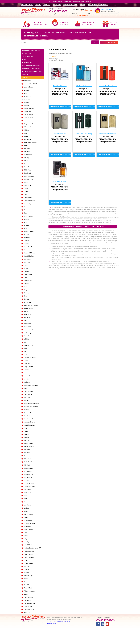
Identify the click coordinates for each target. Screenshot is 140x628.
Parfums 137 (27, 480)
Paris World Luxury (29, 486)
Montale (25, 431)
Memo (25, 428)
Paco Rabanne (27, 471)
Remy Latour (27, 505)
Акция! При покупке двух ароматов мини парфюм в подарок (70, 1)
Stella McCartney (28, 545)
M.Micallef (26, 397)
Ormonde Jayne (28, 468)
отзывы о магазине (70, 5)
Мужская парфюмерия (80, 33)
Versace (25, 579)
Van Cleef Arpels (28, 575)
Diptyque (26, 225)
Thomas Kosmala (28, 557)
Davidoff (26, 219)
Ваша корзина (106, 10)
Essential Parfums (28, 256)
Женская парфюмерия (54, 33)
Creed (25, 213)
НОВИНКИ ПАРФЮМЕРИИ (31, 50)
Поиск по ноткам (109, 42)
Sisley (25, 539)
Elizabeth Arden (28, 247)
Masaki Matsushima (29, 425)
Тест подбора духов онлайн (98, 5)
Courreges (26, 210)
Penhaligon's (27, 489)
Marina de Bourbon (29, 422)
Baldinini (26, 130)
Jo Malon (26, 339)
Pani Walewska (27, 477)
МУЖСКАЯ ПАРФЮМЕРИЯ (31, 68)
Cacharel (26, 167)
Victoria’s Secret (28, 585)
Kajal (25, 348)
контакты (57, 5)
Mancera (26, 410)
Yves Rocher (27, 600)
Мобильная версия (51, 623)
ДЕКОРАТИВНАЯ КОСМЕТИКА (32, 71)
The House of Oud (28, 551)
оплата (38, 5)
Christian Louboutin (29, 201)
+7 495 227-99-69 (58, 11)
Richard (25, 511)
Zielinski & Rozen (28, 609)
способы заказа (27, 5)
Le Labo (26, 379)
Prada (25, 496)
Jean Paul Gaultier (28, 330)
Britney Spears (27, 154)
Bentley (25, 133)
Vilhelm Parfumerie (29, 591)
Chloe (25, 194)
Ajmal (25, 93)
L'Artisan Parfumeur (29, 357)
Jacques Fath (27, 327)
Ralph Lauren (27, 499)
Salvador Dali (27, 520)
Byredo (25, 164)
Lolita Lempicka (28, 391)
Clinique (26, 207)
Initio (25, 320)
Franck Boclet (27, 274)
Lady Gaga (26, 363)
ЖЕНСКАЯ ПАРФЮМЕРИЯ (31, 65)
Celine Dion (27, 185)
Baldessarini (27, 127)
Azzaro (25, 121)
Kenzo (25, 351)
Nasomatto (26, 449)
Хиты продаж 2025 (32, 33)
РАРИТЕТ (25, 75)
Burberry (26, 157)
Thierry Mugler (28, 554)
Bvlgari (25, 161)
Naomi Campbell (28, 443)
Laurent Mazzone (28, 376)
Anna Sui (26, 105)
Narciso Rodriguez (28, 446)
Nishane (25, 456)
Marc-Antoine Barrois (29, 419)
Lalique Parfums (28, 366)
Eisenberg (26, 240)
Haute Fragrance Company (31, 305)
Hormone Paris (27, 314)
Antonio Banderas (28, 108)
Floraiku (26, 271)
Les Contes (26, 382)
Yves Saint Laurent (29, 603)
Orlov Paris (26, 465)
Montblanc (26, 434)
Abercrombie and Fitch (30, 84)
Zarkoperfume (27, 606)
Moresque (26, 437)
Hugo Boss (26, 317)
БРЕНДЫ (25, 78)
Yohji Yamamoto (28, 597)
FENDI (25, 265)
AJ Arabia (26, 90)
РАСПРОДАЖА (27, 81)
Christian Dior (27, 197)
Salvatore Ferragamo (29, 523)
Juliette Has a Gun (28, 345)
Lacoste (25, 360)
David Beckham (28, 216)
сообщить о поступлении (60, 107)
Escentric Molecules (29, 253)
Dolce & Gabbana (28, 231)
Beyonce (26, 136)
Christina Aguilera (28, 204)
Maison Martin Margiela (30, 406)
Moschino (26, 440)
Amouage (26, 102)
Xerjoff (25, 594)
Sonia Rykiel (27, 542)
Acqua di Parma (28, 87)
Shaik (25, 532)
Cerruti (25, 188)
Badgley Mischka (28, 124)
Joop (24, 342)
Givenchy (26, 293)
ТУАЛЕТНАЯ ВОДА (28, 56)
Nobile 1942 (27, 459)
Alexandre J (27, 96)
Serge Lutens (27, 526)
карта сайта (49, 621)
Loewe (25, 388)
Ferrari (25, 268)
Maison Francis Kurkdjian (31, 403)
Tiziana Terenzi (28, 563)
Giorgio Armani (28, 290)
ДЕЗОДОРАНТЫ (27, 62)
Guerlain (26, 299)
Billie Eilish (27, 139)
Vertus (25, 582)
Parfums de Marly (28, 483)
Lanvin (25, 373)
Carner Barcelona (28, 176)
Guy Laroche (27, 302)
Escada (25, 250)
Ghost (25, 287)
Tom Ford (26, 566)
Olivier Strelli (27, 462)
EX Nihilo (26, 262)
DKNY (25, 228)
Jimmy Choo (27, 336)
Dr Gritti (26, 234)
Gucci (25, 296)
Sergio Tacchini (28, 529)
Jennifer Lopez (27, 333)
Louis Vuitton (27, 394)
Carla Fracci (27, 173)
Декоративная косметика (36, 36)
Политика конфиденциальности (62, 621)
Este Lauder (27, 259)
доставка (46, 5)
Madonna (26, 400)
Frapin (25, 277)
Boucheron (26, 151)
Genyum (26, 283)
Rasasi (25, 502)
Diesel (25, 222)
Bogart (25, 145)
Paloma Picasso (28, 474)
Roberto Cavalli (28, 514)
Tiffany (25, 560)
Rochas (25, 517)
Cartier (25, 182)
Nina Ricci (26, 453)
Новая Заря (26, 612)
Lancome (26, 370)
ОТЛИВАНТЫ (26, 53)
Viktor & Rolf (27, 588)
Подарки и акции (113, 23)
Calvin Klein (27, 170)
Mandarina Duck (28, 413)
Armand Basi (27, 111)
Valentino (26, 572)
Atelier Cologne (28, 114)
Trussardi (26, 569)
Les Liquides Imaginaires (30, 385)
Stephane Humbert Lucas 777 (32, 548)
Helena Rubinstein (28, 308)
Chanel (25, 191)
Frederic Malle (27, 280)
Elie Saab (26, 244)
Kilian (25, 354)
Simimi (25, 536)
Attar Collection (28, 118)
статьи (82, 5)
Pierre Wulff (27, 492)
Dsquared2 (26, 237)
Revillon (26, 508)
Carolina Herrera (28, 179)
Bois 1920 (26, 148)
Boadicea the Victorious (30, 142)
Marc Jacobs (27, 416)
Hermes (25, 311)
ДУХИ (24, 59)
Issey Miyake (27, 323)
